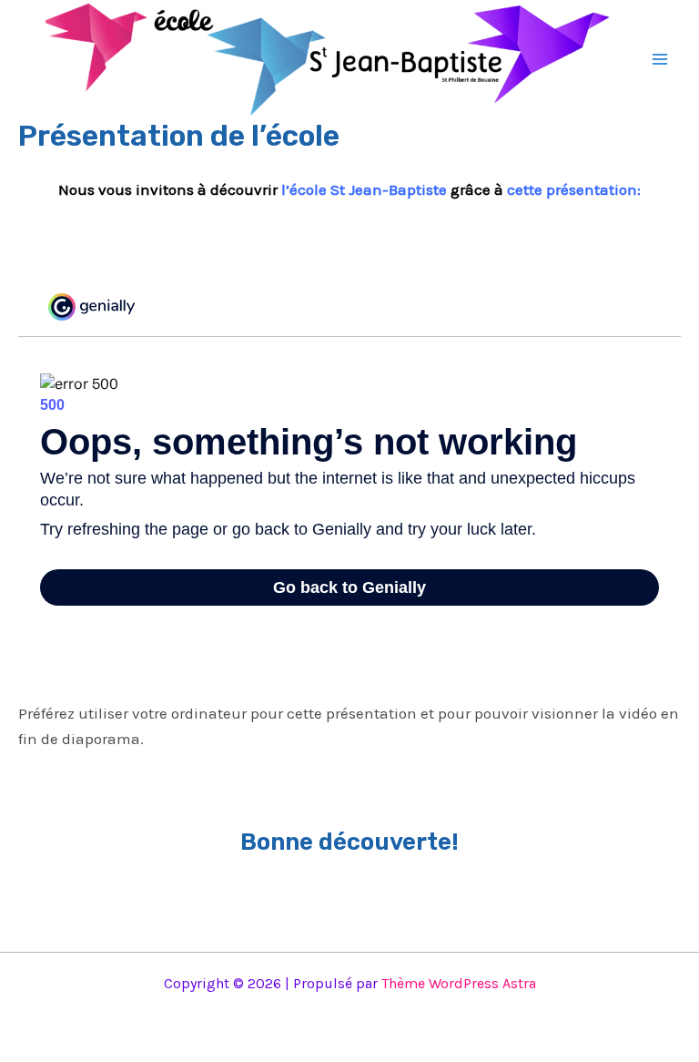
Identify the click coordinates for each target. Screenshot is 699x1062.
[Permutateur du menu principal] (661, 59)
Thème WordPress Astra (458, 983)
